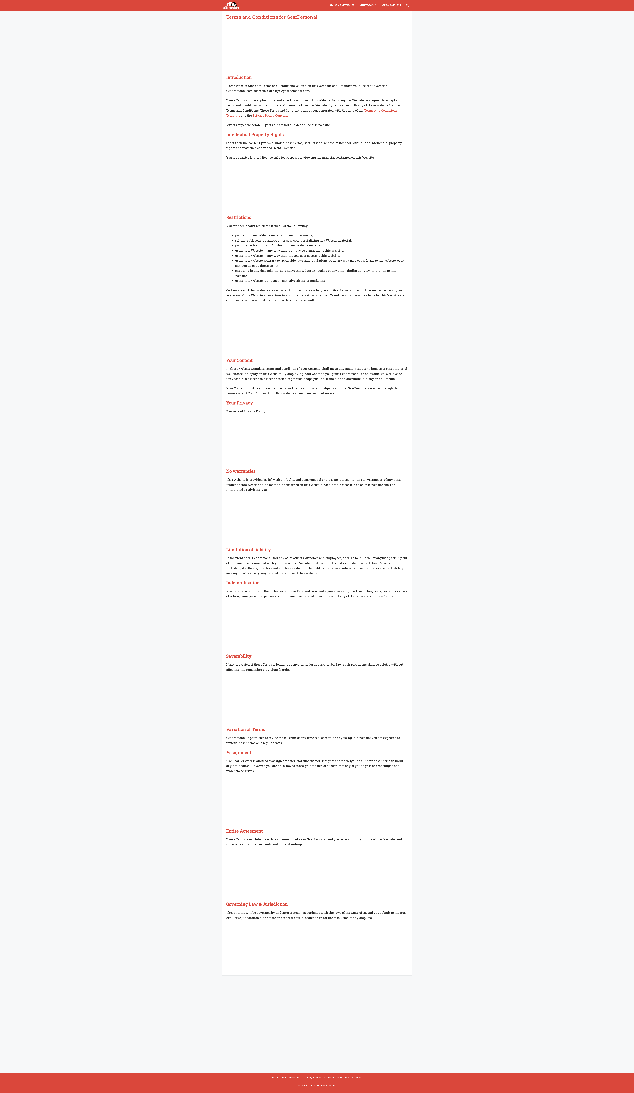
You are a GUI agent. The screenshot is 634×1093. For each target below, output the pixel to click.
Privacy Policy (312, 1077)
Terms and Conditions (285, 1077)
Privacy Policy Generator (271, 115)
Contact (329, 1077)
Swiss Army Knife (341, 5)
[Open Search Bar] (407, 5)
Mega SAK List (391, 5)
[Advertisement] (317, 47)
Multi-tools (368, 5)
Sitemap (357, 1077)
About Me (343, 1077)
